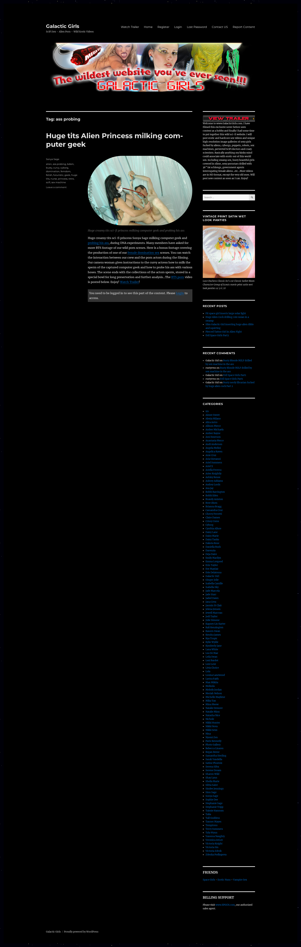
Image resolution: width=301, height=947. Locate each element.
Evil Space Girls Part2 (217, 335)
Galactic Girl (212, 576)
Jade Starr (211, 594)
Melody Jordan (214, 689)
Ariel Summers (214, 462)
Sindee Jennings (215, 788)
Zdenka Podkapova (216, 854)
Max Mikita (212, 682)
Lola (208, 671)
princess (62, 178)
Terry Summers (214, 828)
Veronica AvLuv (214, 839)
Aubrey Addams (214, 480)
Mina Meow (212, 704)
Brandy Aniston (214, 499)
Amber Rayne (213, 433)
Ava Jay (209, 488)
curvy (56, 167)
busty (49, 167)
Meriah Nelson (214, 693)
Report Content (244, 27)
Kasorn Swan (213, 631)
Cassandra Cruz (214, 510)
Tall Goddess (213, 817)
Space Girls (209, 879)
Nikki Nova (212, 726)
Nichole (210, 719)
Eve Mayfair (212, 568)
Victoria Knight (214, 843)
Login (178, 27)
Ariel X (209, 466)
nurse (54, 178)
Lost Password (197, 27)
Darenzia (210, 550)
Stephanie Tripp (214, 807)
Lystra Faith (212, 678)
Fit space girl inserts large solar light (226, 313)
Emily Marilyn (213, 557)
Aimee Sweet (213, 414)
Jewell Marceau (214, 612)
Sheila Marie (212, 781)
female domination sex (143, 252)
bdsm (70, 164)
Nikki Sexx (211, 730)
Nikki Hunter (213, 722)
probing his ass (98, 243)
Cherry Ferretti (214, 513)
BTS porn (177, 277)
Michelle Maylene (215, 697)
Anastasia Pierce (215, 440)
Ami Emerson (213, 436)
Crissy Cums (212, 521)
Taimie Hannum (215, 810)
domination (53, 171)
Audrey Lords (213, 484)
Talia (208, 814)
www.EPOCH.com (225, 904)
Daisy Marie (212, 535)
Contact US (220, 27)
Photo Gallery (213, 744)
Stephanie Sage (214, 803)
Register (163, 27)
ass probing (59, 164)
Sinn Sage (211, 792)
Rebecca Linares (214, 748)
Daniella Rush (213, 546)
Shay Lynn (211, 777)
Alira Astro (211, 422)
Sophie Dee (212, 799)
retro (71, 178)
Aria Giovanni (213, 458)
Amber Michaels (215, 429)
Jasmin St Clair (214, 605)
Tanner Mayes (213, 821)
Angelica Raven (214, 451)
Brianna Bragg (214, 506)
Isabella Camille (214, 583)
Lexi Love (211, 664)
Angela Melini (213, 447)
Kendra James (213, 634)
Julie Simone (212, 620)
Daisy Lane (212, 532)
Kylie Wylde (212, 642)
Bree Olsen (211, 502)
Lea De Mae (212, 653)
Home (148, 27)
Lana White (212, 649)
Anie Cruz (211, 455)
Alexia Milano (213, 418)
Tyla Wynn (211, 832)
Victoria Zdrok (214, 850)
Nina (208, 733)
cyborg (64, 167)
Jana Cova (211, 601)
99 (207, 411)
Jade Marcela (213, 590)
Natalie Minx (213, 711)
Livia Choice (212, 667)
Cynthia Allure (213, 528)
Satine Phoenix (214, 763)
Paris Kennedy (213, 741)
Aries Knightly (213, 473)
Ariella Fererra (213, 469)
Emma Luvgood (214, 561)
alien (49, 164)
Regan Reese (212, 752)
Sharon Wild (212, 774)
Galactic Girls (62, 26)
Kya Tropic (211, 638)
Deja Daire (211, 554)
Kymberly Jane (214, 645)
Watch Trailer (130, 27)
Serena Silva (212, 766)
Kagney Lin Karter (215, 623)
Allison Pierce (213, 425)
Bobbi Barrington (215, 491)
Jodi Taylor (212, 616)
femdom (66, 171)
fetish (49, 175)
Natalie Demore (214, 708)
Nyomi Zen (212, 737)
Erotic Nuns (224, 879)
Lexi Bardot (212, 660)
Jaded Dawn (212, 598)
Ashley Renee (213, 477)
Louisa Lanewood (215, 675)
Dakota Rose (212, 543)
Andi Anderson (214, 444)
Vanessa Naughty (215, 836)
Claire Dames (213, 517)
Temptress (212, 825)
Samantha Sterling (216, 755)
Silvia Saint (212, 785)
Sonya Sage (52, 159)
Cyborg (209, 524)
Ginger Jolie (212, 579)
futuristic (58, 175)
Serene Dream (213, 770)
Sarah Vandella (214, 759)
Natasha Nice (213, 715)
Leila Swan (211, 656)
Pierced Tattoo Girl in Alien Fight (224, 331)
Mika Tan (211, 700)
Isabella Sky (212, 587)
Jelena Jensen (213, 609)
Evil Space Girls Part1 (234, 375)
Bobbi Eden (212, 495)
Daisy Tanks (212, 539)
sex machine (58, 182)
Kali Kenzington (214, 627)
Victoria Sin (212, 847)
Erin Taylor (212, 565)
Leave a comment (56, 187)
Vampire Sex (240, 879)
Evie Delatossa (213, 572)
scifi (48, 182)
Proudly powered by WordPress (81, 931)
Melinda (210, 686)
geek (67, 175)
